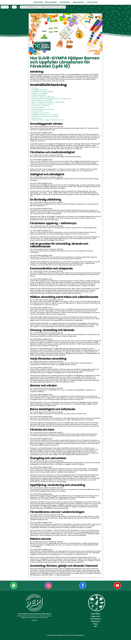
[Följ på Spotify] (13, 585)
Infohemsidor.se (79, 635)
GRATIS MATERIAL (50, 2)
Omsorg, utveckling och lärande (42, 104)
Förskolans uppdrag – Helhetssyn (43, 97)
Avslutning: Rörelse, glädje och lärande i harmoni (47, 120)
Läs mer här (34, 620)
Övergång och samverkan (40, 113)
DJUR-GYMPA (38, 2)
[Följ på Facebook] (82, 585)
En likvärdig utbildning (38, 95)
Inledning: (34, 88)
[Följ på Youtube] (117, 585)
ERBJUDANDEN (78, 2)
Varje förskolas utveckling (40, 106)
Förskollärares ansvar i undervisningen (45, 116)
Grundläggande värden (39, 90)
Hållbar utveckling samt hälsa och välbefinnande (47, 102)
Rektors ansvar (36, 118)
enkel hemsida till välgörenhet (57, 635)
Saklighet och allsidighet (39, 93)
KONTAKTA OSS (92, 2)
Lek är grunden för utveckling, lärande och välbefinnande (50, 99)
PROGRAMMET (65, 2)
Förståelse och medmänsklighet (42, 91)
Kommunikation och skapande (41, 100)
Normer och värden (38, 107)
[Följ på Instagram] (48, 585)
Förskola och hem (37, 111)
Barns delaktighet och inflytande (42, 109)
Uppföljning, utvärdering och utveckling (44, 114)
